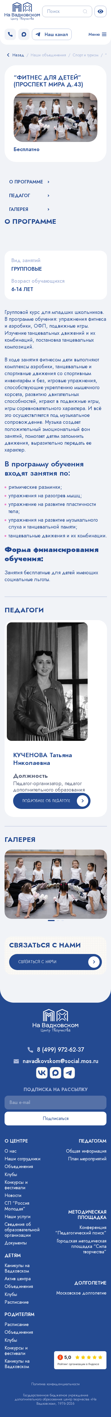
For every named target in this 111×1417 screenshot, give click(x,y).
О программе (26, 182)
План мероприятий (87, 1158)
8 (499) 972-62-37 (60, 1049)
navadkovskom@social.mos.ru (60, 1061)
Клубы (11, 1174)
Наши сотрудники (22, 1158)
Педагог (19, 195)
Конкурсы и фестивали (16, 1185)
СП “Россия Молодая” (17, 1206)
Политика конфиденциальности (55, 1384)
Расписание (17, 1302)
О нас (11, 1151)
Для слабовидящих (100, 11)
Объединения (19, 1166)
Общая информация (86, 1151)
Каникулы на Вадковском (17, 1268)
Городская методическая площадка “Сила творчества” (81, 1246)
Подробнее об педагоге (46, 801)
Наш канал (56, 34)
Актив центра (18, 1278)
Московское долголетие (81, 1293)
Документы (16, 1243)
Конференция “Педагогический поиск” (80, 1230)
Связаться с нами (37, 962)
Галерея (18, 209)
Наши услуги (17, 1216)
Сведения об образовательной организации (22, 1229)
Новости (13, 1195)
